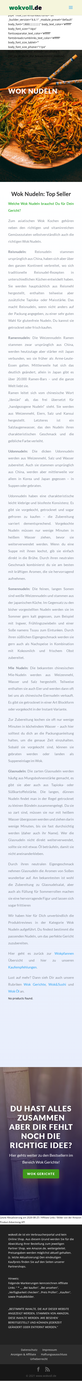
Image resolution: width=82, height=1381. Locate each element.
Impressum (49, 1350)
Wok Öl (13, 991)
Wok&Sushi (57, 984)
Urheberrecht (39, 1359)
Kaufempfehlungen (22, 967)
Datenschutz (29, 1350)
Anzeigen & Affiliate (23, 1354)
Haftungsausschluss (54, 1354)
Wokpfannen (64, 953)
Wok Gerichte (35, 984)
